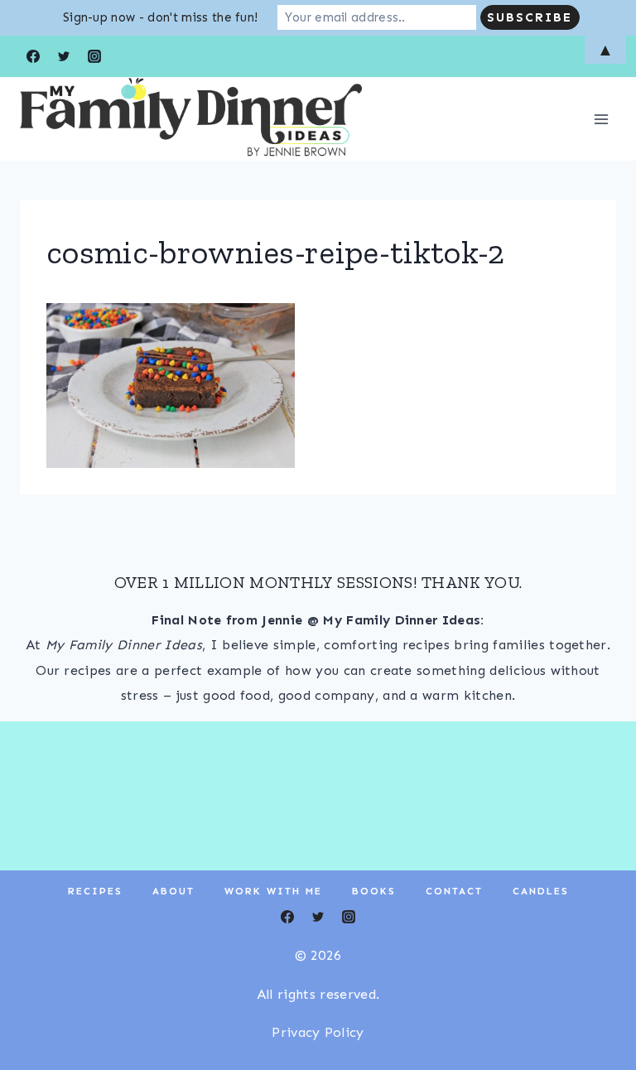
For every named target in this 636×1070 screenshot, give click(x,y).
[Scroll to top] (597, 1006)
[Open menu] (600, 119)
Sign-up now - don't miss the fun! (160, 17)
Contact (454, 891)
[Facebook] (287, 917)
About (173, 891)
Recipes (95, 891)
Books (374, 891)
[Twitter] (318, 917)
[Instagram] (348, 917)
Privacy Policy (318, 1032)
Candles (541, 891)
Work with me (273, 891)
